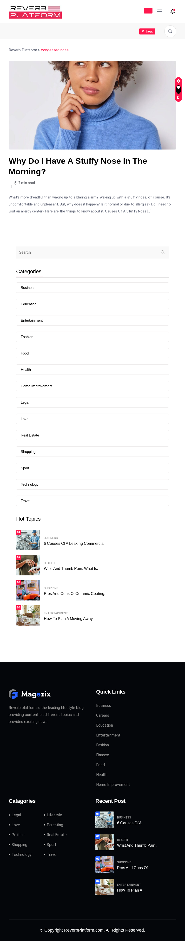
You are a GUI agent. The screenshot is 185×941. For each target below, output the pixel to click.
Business (28, 288)
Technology (30, 484)
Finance (102, 755)
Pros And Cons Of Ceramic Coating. (74, 594)
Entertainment (32, 320)
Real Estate (30, 435)
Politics (18, 834)
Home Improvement (36, 386)
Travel (25, 501)
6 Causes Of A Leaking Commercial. (75, 543)
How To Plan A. (130, 890)
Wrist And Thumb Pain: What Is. (71, 568)
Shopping (28, 452)
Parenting (55, 825)
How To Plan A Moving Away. (68, 619)
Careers (102, 715)
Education (28, 304)
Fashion (27, 337)
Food (25, 353)
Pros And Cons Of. (133, 868)
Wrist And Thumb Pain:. (137, 845)
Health (26, 370)
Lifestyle (54, 815)
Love (24, 419)
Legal (25, 402)
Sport (25, 468)
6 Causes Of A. (130, 823)
